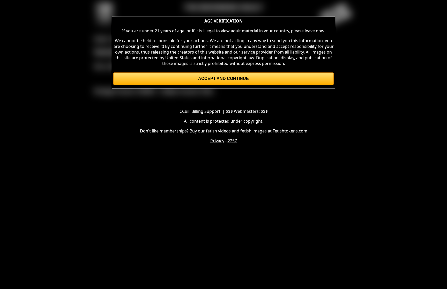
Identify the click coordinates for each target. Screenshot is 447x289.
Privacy (217, 141)
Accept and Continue (223, 78)
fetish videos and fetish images (236, 131)
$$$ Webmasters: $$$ (247, 111)
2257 (232, 141)
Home (101, 38)
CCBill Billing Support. (200, 111)
